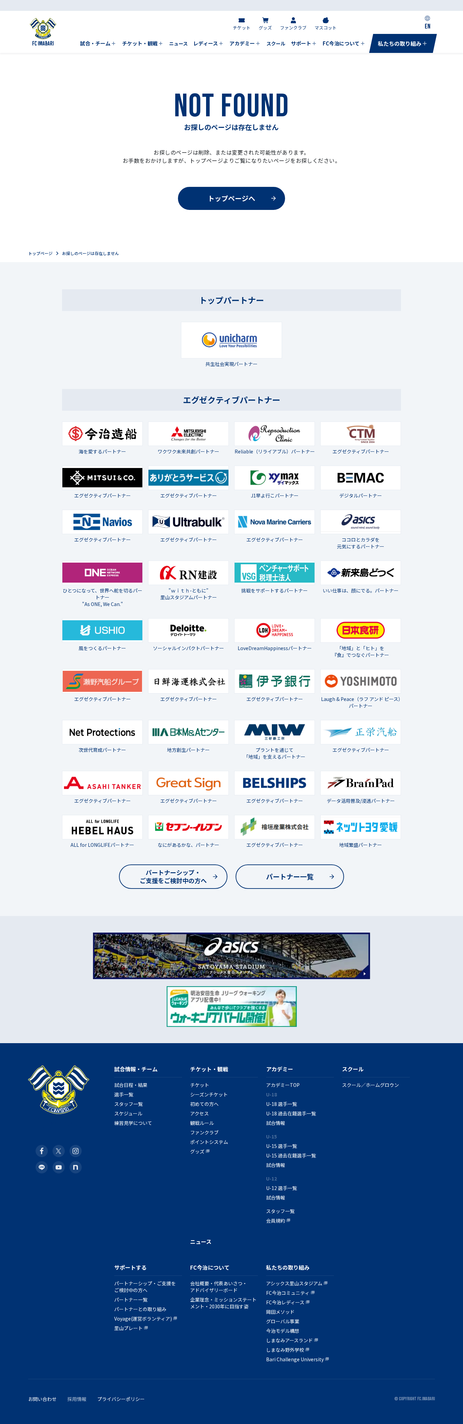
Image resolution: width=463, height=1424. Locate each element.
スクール (353, 1069)
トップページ (40, 253)
